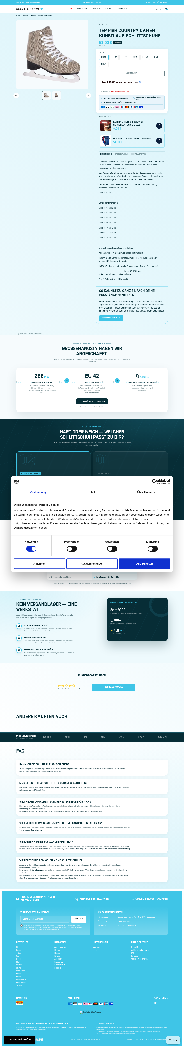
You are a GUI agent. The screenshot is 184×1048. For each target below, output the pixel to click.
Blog (95, 950)
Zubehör (58, 959)
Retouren (135, 956)
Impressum (130, 1039)
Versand (153, 1039)
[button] (71, 9)
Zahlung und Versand (140, 950)
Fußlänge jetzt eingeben (93, 401)
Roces (18, 977)
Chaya (18, 968)
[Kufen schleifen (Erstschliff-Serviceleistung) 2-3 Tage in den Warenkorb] (159, 126)
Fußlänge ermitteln (111, 318)
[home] (30, 9)
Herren (57, 953)
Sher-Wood (21, 983)
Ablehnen (39, 563)
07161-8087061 (124, 921)
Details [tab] (92, 492)
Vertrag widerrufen (20, 1039)
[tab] (106, 154)
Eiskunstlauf (59, 965)
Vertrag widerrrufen (139, 959)
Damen (57, 950)
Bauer (18, 950)
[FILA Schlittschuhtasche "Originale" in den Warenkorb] (159, 141)
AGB (147, 1039)
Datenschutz (140, 1039)
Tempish (19, 986)
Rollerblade (21, 980)
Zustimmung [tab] (38, 492)
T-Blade (19, 953)
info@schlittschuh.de (127, 925)
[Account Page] (161, 9)
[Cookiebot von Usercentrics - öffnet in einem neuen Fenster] (154, 481)
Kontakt (134, 947)
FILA (18, 962)
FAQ (132, 953)
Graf (18, 956)
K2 (17, 947)
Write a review (114, 687)
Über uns (96, 947)
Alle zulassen (144, 563)
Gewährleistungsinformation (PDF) (31, 333)
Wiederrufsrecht (162, 1039)
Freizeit (57, 968)
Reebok (19, 974)
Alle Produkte (60, 947)
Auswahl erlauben (92, 563)
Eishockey (58, 962)
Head (18, 959)
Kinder (57, 956)
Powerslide (20, 971)
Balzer (19, 965)
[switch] (72, 549)
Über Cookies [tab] (146, 492)
